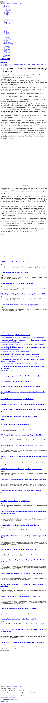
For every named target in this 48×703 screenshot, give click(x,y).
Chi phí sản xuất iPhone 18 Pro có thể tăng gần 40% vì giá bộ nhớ (21, 573)
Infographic (8, 52)
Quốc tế (7, 21)
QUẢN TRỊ (5, 16)
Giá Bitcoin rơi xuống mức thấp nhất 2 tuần (14, 262)
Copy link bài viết (4, 65)
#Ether (5, 236)
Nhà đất (7, 12)
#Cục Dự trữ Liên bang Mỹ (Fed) (22, 236)
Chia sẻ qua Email (43, 64)
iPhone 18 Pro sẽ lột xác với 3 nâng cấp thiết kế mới (17, 399)
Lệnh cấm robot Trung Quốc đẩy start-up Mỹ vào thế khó (18, 416)
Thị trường (8, 13)
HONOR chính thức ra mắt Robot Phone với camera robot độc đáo (21, 446)
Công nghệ (8, 14)
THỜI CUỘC (6, 6)
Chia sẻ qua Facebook (4, 64)
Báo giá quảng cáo (4, 701)
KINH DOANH (6, 7)
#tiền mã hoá (12, 236)
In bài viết (38, 64)
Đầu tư (7, 11)
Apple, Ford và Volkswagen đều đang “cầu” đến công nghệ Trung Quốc (23, 479)
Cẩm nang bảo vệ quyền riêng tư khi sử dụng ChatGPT (18, 619)
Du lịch (7, 24)
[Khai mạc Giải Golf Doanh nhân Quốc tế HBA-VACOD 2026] (16, 351)
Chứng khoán (8, 10)
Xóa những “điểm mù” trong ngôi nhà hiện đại (15, 501)
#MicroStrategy (32, 236)
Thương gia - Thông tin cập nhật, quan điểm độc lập (10, 3)
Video (7, 53)
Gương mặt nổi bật (9, 20)
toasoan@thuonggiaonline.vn (9, 697)
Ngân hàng (8, 9)
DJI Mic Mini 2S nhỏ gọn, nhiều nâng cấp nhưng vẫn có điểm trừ (21, 469)
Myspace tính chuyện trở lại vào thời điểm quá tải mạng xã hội (20, 596)
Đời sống (7, 27)
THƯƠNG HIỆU (6, 18)
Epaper (4, 56)
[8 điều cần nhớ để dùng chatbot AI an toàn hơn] (12, 332)
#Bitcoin (2, 236)
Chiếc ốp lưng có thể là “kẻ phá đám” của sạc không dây (18, 549)
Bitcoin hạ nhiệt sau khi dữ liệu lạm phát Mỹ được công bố (19, 304)
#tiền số (8, 236)
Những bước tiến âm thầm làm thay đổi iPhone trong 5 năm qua (20, 490)
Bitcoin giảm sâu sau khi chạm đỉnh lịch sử (14, 272)
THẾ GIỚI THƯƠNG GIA (8, 19)
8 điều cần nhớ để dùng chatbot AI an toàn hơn (15, 335)
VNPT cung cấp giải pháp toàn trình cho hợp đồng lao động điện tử (21, 435)
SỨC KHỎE (5, 22)
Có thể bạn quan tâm (6, 419)
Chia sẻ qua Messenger (14, 64)
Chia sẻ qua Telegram (31, 64)
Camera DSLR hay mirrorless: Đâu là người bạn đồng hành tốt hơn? (22, 404)
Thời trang (8, 25)
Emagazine (8, 55)
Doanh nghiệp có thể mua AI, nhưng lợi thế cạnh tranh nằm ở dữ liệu (22, 642)
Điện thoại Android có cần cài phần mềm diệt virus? (17, 424)
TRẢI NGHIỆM (6, 23)
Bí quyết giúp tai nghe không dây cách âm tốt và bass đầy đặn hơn (21, 376)
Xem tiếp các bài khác (5, 650)
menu (1, 1)
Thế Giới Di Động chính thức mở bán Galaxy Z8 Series (18, 608)
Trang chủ (5, 5)
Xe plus (7, 15)
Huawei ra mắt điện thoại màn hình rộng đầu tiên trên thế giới (20, 386)
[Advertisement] (24, 246)
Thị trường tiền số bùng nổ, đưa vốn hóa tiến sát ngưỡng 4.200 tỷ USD (22, 294)
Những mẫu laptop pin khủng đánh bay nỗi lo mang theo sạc (19, 525)
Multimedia (5, 51)
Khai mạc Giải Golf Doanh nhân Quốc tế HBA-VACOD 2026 (19, 354)
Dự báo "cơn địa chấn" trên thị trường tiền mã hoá (16, 283)
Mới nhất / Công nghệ (6, 370)
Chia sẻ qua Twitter (23, 64)
